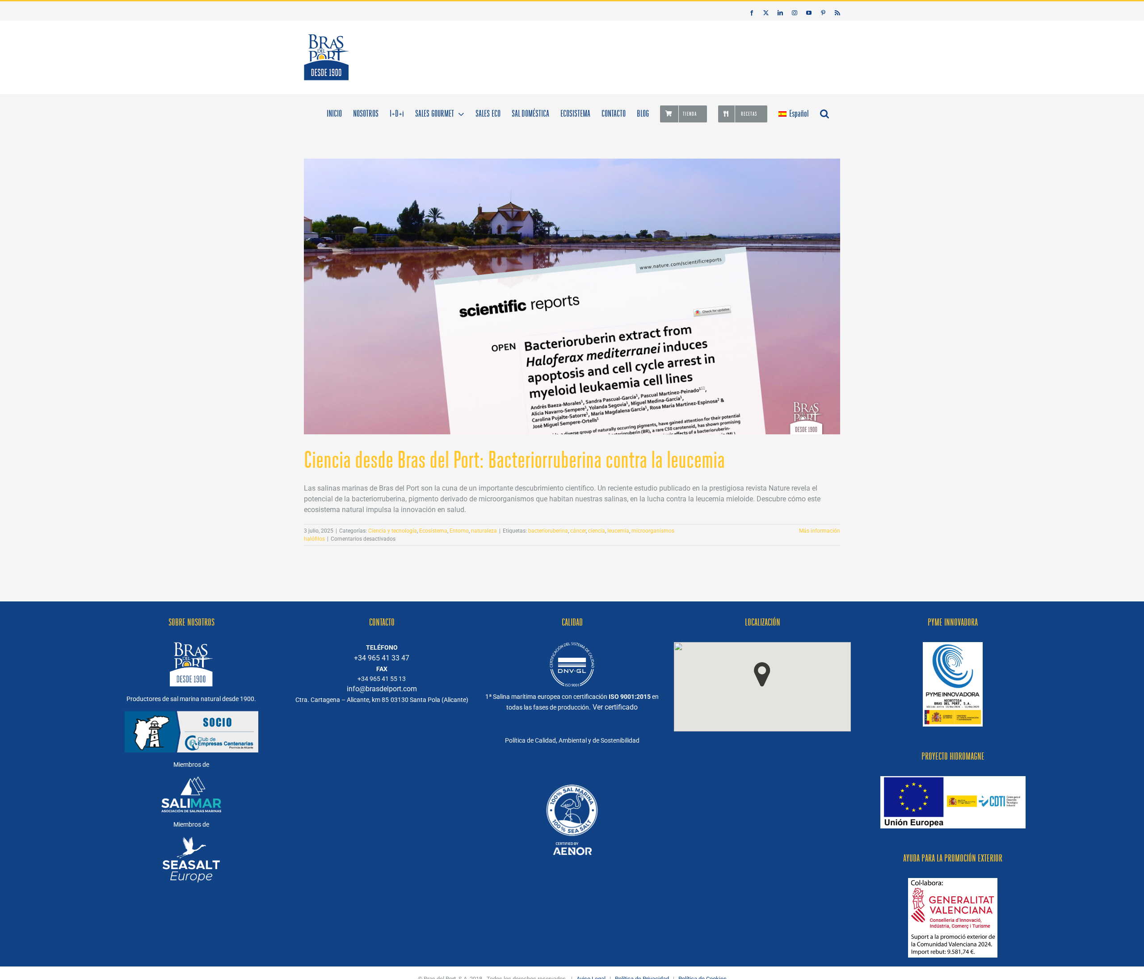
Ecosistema (433, 531)
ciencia (596, 531)
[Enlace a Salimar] (191, 781)
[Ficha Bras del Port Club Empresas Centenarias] (572, 777)
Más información (819, 531)
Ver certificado (615, 707)
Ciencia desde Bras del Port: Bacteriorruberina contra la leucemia (514, 459)
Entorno (459, 531)
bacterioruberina (548, 531)
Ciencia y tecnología (392, 531)
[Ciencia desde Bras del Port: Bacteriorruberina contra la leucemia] (572, 296)
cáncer (578, 531)
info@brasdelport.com (382, 689)
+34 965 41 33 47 (381, 658)
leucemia (618, 531)
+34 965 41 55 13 (382, 678)
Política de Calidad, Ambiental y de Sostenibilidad (572, 740)
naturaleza (484, 531)
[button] (824, 113)
